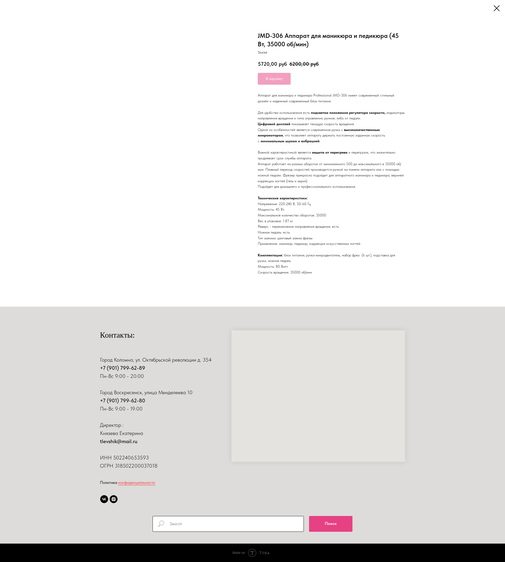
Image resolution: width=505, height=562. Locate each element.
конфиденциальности (136, 482)
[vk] (104, 499)
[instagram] (114, 499)
